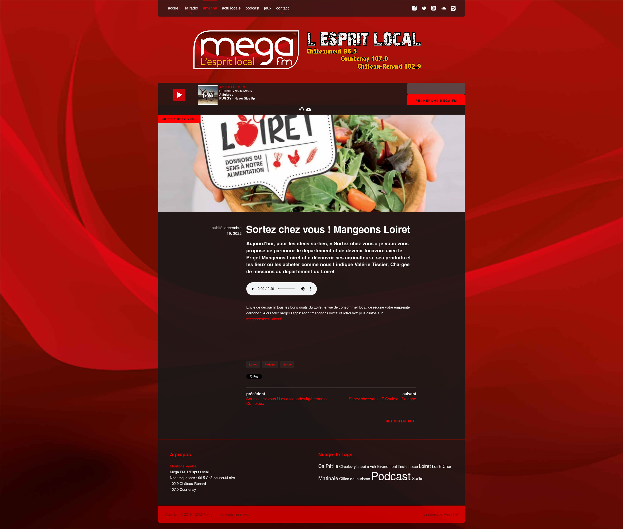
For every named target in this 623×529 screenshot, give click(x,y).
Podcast (270, 364)
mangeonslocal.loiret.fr (264, 318)
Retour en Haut (401, 421)
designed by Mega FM (441, 514)
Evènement (387, 466)
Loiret (253, 364)
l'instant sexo (408, 466)
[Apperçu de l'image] (311, 185)
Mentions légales (183, 465)
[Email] (309, 108)
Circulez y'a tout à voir (357, 466)
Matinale (328, 478)
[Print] (302, 108)
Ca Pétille (328, 466)
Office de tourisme (354, 478)
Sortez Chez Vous (179, 119)
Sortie (287, 364)
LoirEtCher (441, 466)
